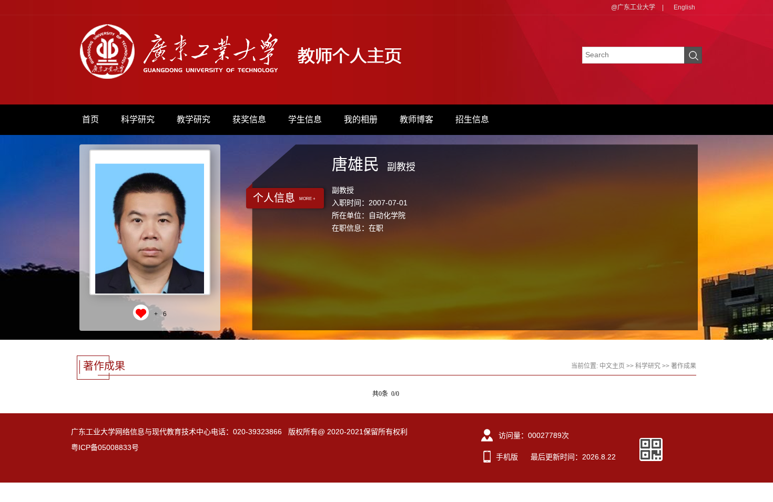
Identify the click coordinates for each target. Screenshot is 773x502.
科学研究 (138, 119)
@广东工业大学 (633, 7)
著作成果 (683, 366)
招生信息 (472, 119)
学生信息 (305, 119)
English (684, 7)
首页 (90, 119)
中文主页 (612, 366)
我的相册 (361, 119)
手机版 (507, 457)
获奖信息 (249, 119)
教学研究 (193, 119)
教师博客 (416, 119)
